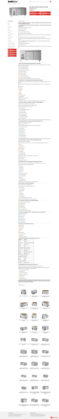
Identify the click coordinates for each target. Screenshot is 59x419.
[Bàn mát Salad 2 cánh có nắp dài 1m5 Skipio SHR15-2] (34, 309)
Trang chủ (30, 1)
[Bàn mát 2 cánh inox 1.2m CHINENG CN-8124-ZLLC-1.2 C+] (23, 394)
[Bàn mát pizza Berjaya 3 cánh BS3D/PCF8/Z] (45, 321)
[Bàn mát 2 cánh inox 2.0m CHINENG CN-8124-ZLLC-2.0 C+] (23, 381)
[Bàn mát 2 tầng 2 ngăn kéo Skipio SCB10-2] (23, 345)
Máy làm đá (9, 35)
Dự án (45, 1)
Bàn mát (9, 29)
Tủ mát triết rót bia (10, 41)
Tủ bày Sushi (9, 40)
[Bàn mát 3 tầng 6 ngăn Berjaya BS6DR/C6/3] (23, 333)
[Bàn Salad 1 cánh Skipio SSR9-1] (23, 297)
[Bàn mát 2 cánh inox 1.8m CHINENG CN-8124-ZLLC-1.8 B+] (23, 369)
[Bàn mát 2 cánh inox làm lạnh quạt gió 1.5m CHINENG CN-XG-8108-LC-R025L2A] (45, 394)
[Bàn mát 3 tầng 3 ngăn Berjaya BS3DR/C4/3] (45, 333)
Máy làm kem (9, 38)
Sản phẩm (38, 1)
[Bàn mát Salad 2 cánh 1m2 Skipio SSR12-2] (23, 321)
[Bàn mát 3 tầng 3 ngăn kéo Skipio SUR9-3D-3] (34, 333)
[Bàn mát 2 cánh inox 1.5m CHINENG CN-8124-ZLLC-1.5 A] (23, 357)
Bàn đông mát (9, 30)
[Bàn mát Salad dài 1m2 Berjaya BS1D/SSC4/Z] (34, 297)
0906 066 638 (33, 12)
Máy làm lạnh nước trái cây (11, 43)
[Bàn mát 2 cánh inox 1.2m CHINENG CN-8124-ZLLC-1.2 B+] (45, 369)
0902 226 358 (44, 12)
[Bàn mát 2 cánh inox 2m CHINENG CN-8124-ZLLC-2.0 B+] (45, 357)
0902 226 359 (44, 14)
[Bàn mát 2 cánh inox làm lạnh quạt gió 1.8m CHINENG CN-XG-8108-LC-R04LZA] (34, 394)
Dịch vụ (42, 1)
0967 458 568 (33, 14)
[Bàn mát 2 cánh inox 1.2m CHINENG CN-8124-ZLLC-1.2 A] (34, 357)
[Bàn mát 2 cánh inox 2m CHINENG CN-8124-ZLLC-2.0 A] (34, 345)
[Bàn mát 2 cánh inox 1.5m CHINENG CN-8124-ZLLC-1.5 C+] (45, 381)
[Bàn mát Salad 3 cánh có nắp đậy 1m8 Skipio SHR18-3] (45, 297)
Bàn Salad (9, 32)
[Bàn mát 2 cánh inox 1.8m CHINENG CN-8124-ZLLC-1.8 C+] (34, 381)
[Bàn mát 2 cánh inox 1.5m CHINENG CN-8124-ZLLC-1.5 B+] (34, 369)
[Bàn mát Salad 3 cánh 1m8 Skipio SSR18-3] (23, 309)
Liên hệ (48, 1)
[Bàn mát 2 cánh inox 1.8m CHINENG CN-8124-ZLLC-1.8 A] (45, 345)
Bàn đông (9, 27)
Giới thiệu (34, 1)
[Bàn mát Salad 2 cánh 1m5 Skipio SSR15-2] (45, 309)
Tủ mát (9, 24)
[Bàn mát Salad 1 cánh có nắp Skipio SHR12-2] (34, 321)
